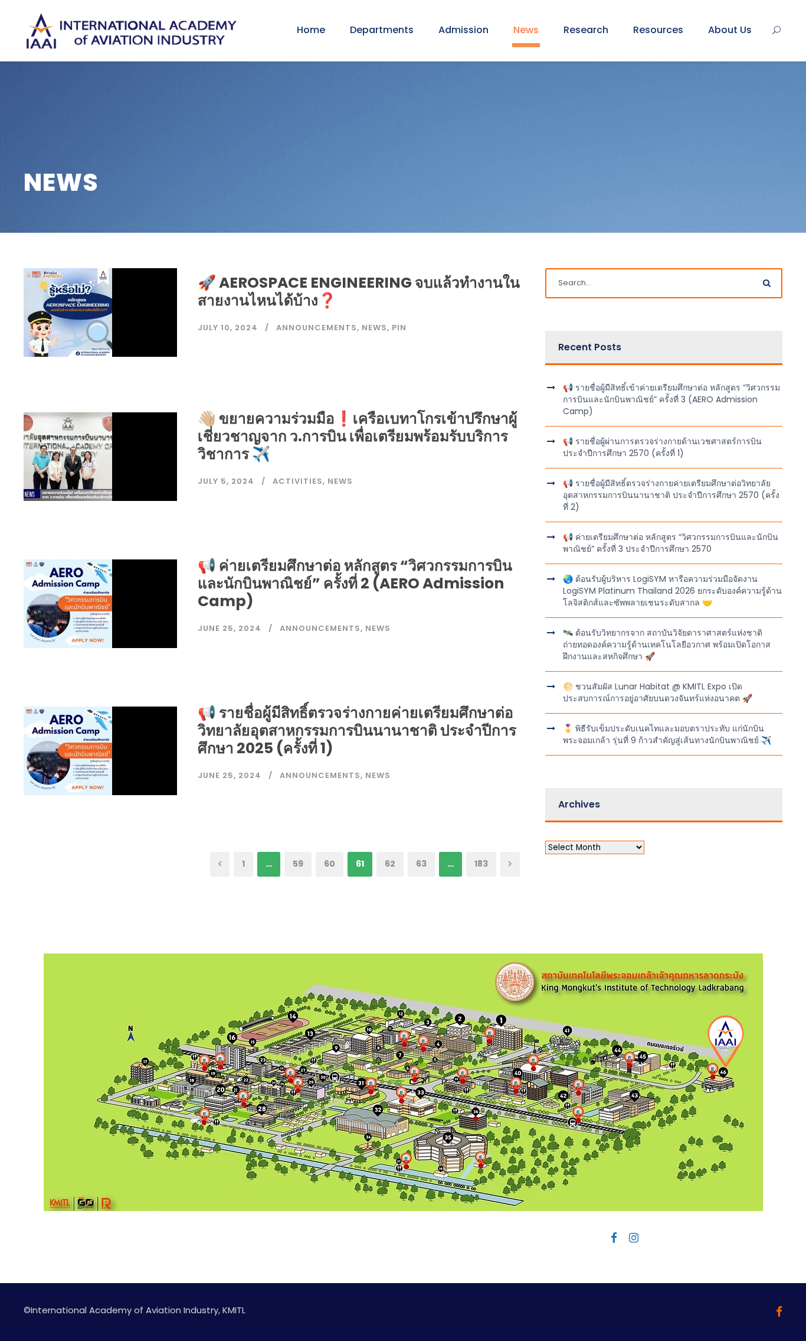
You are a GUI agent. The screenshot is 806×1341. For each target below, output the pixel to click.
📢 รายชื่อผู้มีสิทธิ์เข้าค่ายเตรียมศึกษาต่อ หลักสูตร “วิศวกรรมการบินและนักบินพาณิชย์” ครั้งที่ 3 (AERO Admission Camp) (671, 399)
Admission (463, 30)
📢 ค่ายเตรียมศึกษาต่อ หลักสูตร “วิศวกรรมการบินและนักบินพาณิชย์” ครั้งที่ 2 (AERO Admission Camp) (355, 583)
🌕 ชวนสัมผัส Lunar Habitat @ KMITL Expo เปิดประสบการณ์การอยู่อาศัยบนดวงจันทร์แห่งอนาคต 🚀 (657, 692)
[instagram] (633, 1238)
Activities (298, 481)
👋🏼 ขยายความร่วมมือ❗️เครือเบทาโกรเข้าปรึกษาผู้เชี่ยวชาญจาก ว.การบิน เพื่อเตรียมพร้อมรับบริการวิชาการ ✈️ (357, 436)
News (526, 30)
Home (311, 30)
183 (481, 864)
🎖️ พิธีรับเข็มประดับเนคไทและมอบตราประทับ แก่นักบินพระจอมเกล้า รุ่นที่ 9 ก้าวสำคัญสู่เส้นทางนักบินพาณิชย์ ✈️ (667, 734)
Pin (399, 327)
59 (298, 864)
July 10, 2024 (228, 327)
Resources (658, 30)
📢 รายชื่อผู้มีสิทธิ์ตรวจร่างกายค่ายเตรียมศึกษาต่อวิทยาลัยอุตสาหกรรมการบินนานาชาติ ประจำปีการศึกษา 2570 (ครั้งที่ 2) (671, 495)
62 (390, 864)
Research (585, 30)
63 (421, 864)
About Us (730, 30)
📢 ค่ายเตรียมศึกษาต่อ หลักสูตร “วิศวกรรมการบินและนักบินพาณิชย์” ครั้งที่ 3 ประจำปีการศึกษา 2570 (670, 543)
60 (329, 864)
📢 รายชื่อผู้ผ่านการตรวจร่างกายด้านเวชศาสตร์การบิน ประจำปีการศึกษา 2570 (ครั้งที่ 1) (662, 447)
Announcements (316, 327)
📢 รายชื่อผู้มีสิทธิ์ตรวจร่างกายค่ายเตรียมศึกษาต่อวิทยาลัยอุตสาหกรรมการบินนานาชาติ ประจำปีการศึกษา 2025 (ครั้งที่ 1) (357, 730)
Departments (382, 30)
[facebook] (614, 1238)
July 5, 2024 (226, 481)
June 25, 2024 (229, 628)
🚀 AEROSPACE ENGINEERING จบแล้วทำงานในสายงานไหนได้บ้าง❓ (359, 291)
